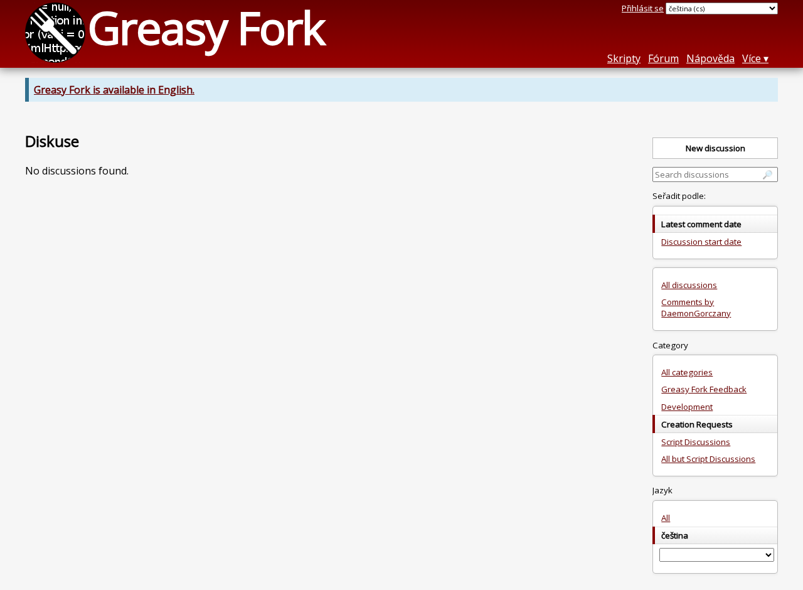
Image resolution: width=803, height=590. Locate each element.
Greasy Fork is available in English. (114, 90)
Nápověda (710, 58)
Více (751, 58)
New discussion (715, 148)
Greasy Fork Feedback (704, 389)
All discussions (689, 285)
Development (687, 406)
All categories (687, 372)
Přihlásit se (643, 8)
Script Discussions (695, 442)
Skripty (624, 58)
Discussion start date (701, 241)
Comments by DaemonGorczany (696, 307)
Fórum (663, 58)
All (665, 517)
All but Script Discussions (708, 458)
